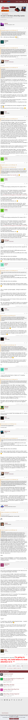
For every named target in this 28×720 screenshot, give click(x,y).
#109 (26, 268)
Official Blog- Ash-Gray (8, 684)
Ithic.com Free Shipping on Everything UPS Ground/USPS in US (13, 679)
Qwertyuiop (4, 17)
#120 (26, 654)
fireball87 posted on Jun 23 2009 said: (8, 164)
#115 (26, 436)
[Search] (26, 1)
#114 (26, 421)
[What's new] (24, 1)
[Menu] (1, 1)
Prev (10, 665)
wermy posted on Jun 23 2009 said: (7, 345)
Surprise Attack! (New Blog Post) (11, 689)
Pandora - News (9, 675)
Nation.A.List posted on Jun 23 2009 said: (9, 479)
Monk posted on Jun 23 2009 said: (8, 167)
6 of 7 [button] (14, 665)
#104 (26, 116)
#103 (26, 65)
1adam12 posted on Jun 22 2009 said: (8, 530)
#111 (26, 342)
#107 (26, 214)
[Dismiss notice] (26, 5)
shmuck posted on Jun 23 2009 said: (8, 424)
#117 (26, 510)
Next (18, 665)
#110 (26, 313)
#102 (26, 45)
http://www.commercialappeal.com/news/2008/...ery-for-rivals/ (15, 195)
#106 (26, 183)
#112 (26, 373)
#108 (26, 244)
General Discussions (8, 681)
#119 (26, 568)
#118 (26, 527)
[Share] (24, 28)
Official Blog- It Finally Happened (11, 694)
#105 (26, 162)
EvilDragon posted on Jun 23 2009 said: (8, 118)
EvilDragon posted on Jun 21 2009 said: (8, 379)
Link (4, 681)
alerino (4, 690)
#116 (26, 477)
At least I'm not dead (8, 674)
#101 (26, 28)
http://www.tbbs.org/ (14, 175)
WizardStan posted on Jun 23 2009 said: (8, 30)
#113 (26, 411)
